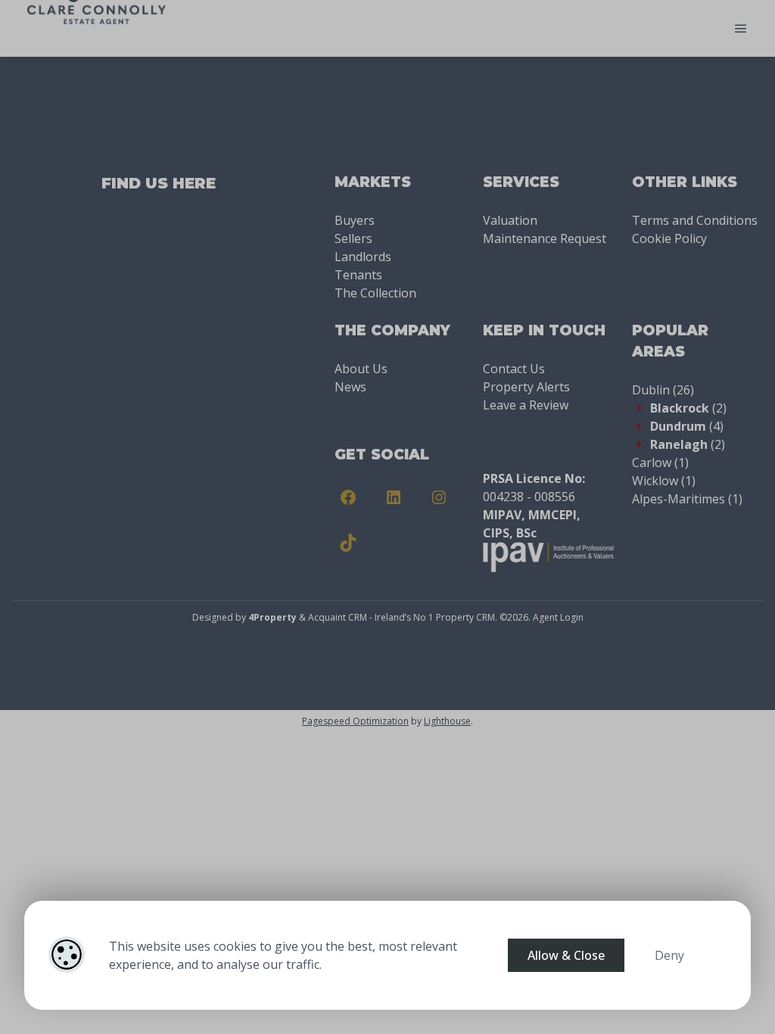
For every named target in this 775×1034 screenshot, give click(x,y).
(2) (688, 408)
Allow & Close (566, 955)
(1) (660, 462)
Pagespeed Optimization (355, 721)
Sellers (353, 238)
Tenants (358, 274)
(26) (663, 390)
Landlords (363, 256)
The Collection (375, 293)
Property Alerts (526, 386)
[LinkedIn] (393, 497)
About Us (361, 368)
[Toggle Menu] (741, 28)
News (350, 386)
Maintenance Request (544, 238)
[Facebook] (348, 497)
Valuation (510, 220)
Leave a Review (525, 405)
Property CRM (465, 617)
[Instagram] (439, 497)
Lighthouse (447, 721)
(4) (687, 426)
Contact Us (514, 368)
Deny (669, 955)
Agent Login (558, 617)
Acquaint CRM (337, 617)
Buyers (355, 220)
